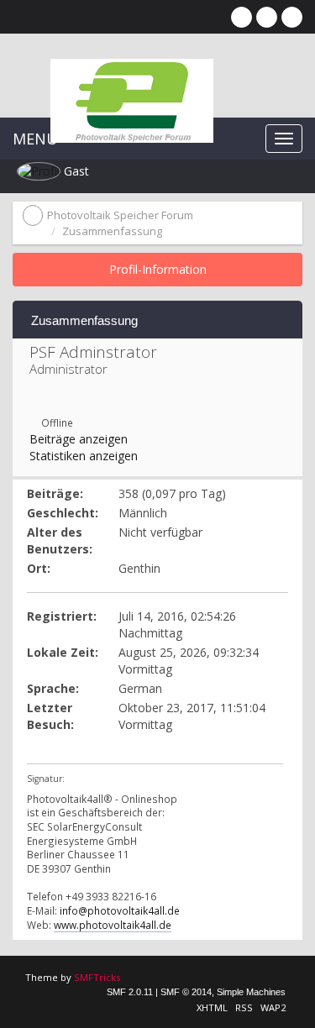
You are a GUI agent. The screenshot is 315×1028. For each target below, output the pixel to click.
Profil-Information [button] (158, 269)
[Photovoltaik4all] (34, 405)
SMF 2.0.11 (130, 992)
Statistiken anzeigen (83, 456)
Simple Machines (251, 992)
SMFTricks (97, 977)
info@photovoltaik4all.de (120, 910)
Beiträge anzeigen (78, 439)
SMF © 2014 (186, 992)
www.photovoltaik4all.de (112, 924)
